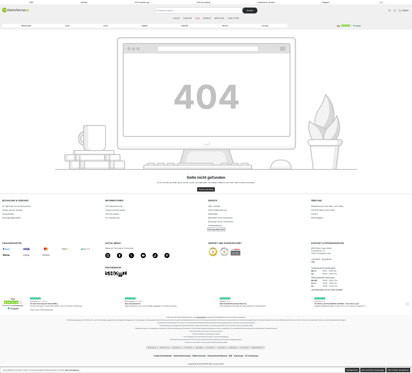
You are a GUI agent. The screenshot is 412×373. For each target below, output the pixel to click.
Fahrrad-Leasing (203, 2)
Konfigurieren (352, 370)
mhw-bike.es (177, 347)
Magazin (325, 2)
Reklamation (213, 214)
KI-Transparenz (251, 356)
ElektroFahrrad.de (257, 347)
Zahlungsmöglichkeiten (11, 218)
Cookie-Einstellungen (163, 356)
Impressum (238, 356)
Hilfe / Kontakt (214, 206)
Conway (265, 26)
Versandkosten (8, 214)
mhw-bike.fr (188, 347)
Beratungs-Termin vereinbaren (220, 222)
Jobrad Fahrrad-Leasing (115, 210)
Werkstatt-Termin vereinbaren (220, 218)
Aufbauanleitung (215, 225)
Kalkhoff (184, 26)
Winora (225, 26)
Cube (67, 26)
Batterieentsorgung (182, 356)
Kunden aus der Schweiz (12, 210)
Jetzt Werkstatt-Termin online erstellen (327, 290)
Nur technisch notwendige (373, 370)
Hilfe (31, 2)
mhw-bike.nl (222, 347)
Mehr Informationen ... (72, 370)
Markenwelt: (26, 26)
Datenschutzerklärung (217, 356)
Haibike (145, 26)
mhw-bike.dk (244, 347)
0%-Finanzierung (142, 2)
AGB (230, 356)
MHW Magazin (317, 218)
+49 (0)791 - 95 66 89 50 (321, 259)
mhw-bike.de (152, 347)
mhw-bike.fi (233, 347)
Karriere (314, 214)
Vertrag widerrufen (216, 229)
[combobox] (200, 10)
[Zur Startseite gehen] (15, 10)
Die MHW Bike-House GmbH (323, 210)
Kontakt (84, 2)
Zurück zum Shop (206, 189)
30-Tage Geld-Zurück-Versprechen (16, 206)
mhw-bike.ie (210, 347)
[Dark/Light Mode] (395, 3)
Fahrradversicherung (113, 206)
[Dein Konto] (394, 10)
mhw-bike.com (164, 347)
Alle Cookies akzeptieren (398, 370)
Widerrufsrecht (199, 356)
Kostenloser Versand (266, 2)
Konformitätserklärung (217, 210)
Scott (105, 26)
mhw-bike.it (199, 347)
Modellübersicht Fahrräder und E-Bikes (327, 206)
